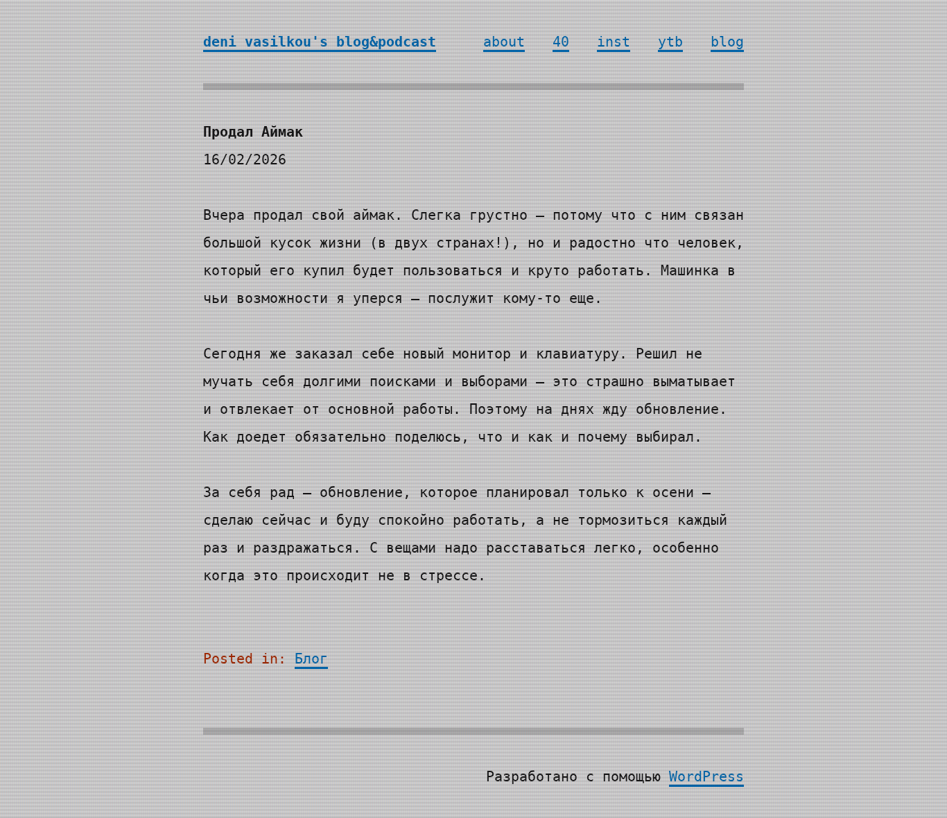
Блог (311, 658)
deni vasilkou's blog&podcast (319, 41)
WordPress (706, 776)
